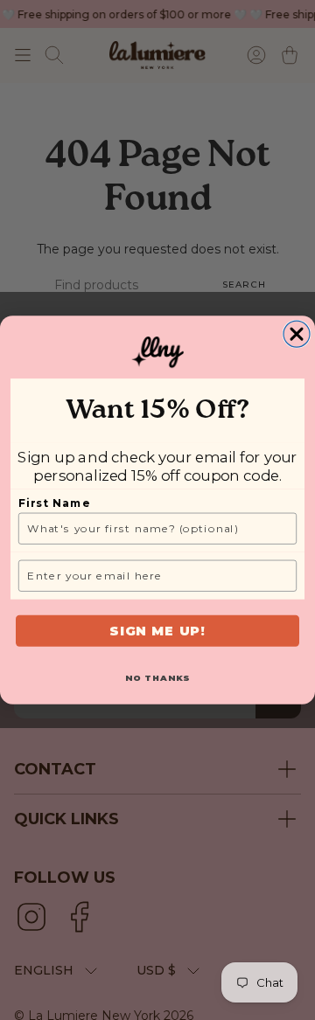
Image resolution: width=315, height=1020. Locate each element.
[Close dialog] (297, 334)
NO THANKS (158, 678)
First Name (54, 503)
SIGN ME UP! (157, 630)
